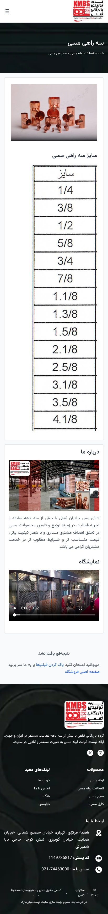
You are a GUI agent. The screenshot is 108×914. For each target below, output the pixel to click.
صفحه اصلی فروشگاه (82, 672)
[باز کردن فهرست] (7, 11)
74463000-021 (55, 869)
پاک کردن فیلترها (50, 665)
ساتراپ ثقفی (79, 893)
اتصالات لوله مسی (83, 53)
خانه (101, 53)
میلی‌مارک (27, 902)
